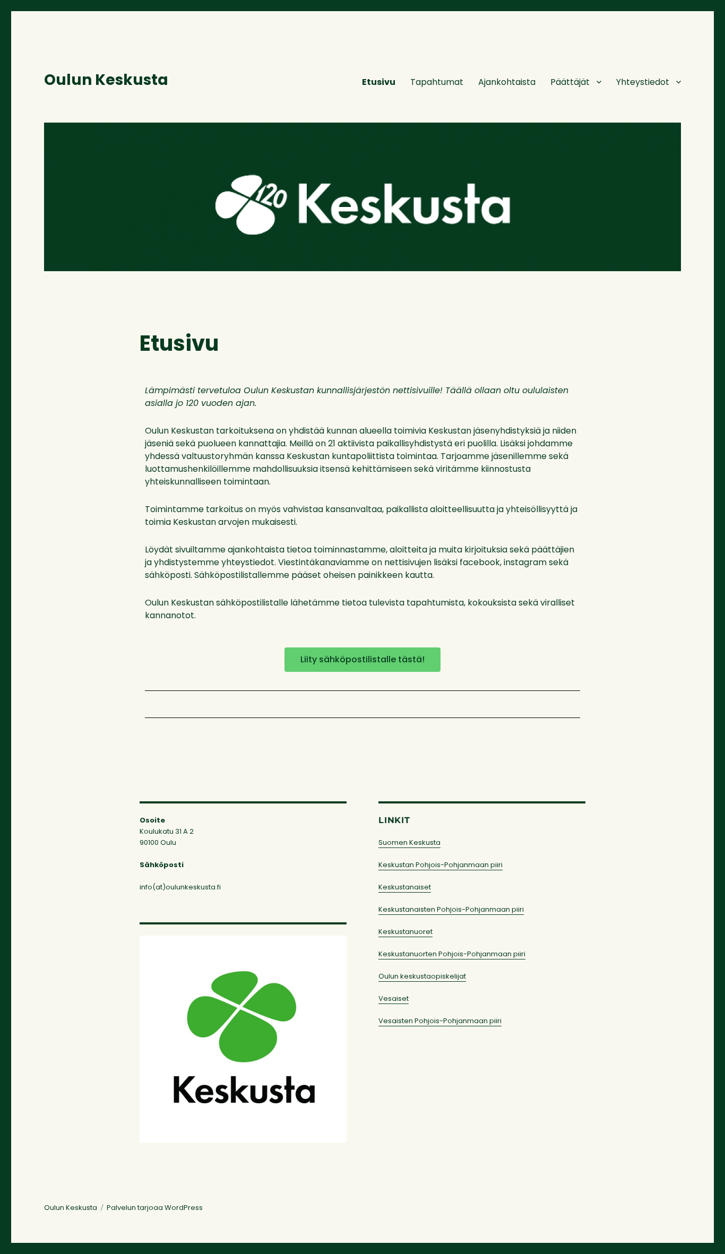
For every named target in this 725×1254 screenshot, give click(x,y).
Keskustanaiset (404, 887)
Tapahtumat (436, 82)
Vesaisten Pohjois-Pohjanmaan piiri (440, 1021)
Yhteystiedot (642, 82)
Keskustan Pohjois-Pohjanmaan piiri (440, 865)
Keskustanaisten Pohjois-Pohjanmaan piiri (451, 909)
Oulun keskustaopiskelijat (422, 976)
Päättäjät (570, 82)
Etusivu (378, 82)
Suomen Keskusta (409, 842)
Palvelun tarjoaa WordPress (155, 1208)
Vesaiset (393, 998)
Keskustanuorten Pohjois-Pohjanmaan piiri (451, 954)
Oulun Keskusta (106, 80)
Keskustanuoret (405, 932)
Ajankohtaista (507, 82)
